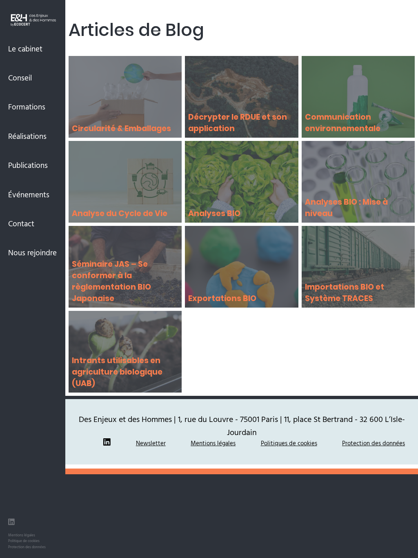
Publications (28, 165)
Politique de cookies (24, 540)
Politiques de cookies (289, 443)
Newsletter (151, 443)
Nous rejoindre (32, 252)
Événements (28, 194)
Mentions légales (21, 535)
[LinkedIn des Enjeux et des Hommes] (11, 523)
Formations (26, 106)
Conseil (20, 77)
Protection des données (27, 546)
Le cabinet (25, 48)
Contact (21, 223)
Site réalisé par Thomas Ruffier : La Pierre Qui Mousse (241, 471)
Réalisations (27, 136)
